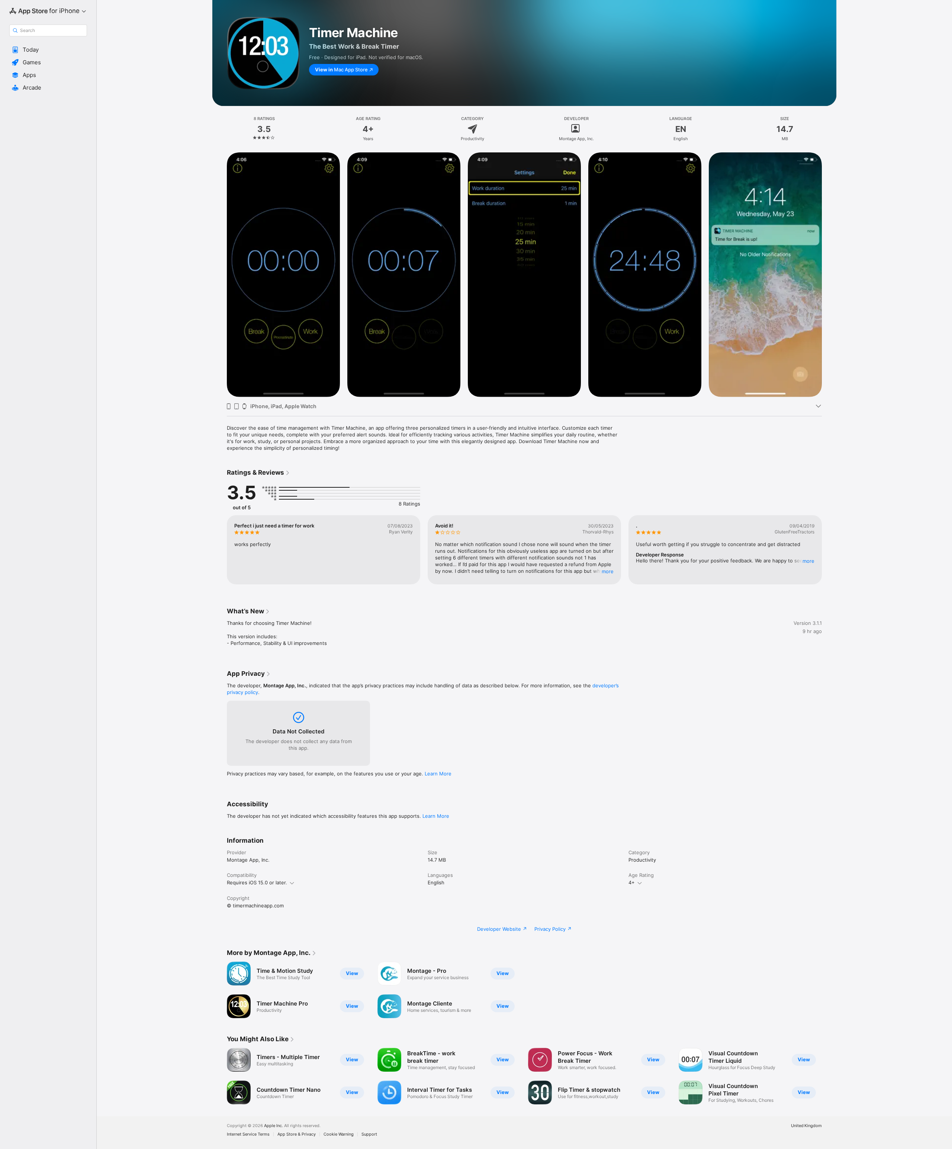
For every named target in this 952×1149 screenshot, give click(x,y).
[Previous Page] (219, 550)
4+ (631, 882)
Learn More (438, 774)
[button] (48, 49)
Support (369, 1134)
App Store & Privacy (296, 1134)
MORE (608, 571)
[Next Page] (829, 550)
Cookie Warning (339, 1134)
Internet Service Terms (248, 1134)
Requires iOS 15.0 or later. (257, 882)
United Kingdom (806, 1126)
